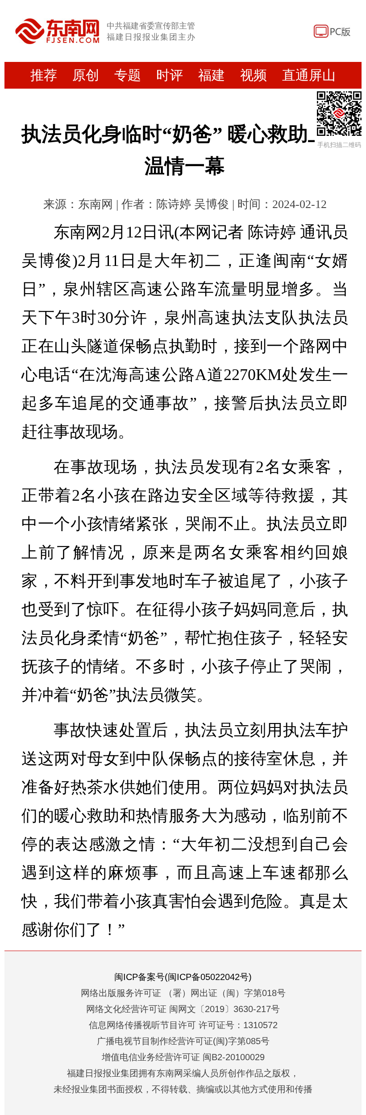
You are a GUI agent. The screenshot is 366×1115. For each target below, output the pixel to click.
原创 (85, 75)
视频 (253, 75)
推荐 (43, 75)
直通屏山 (309, 75)
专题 (127, 75)
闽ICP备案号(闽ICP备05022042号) (183, 977)
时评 (169, 75)
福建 (211, 75)
